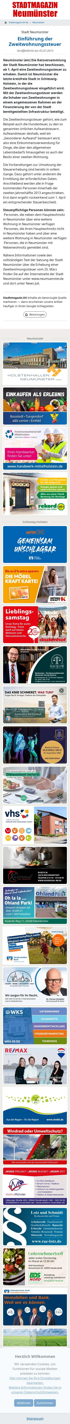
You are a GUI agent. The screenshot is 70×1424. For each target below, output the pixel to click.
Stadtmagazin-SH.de (18, 22)
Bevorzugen (37, 314)
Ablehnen (24, 1403)
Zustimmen (45, 1403)
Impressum (35, 1418)
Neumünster (38, 22)
